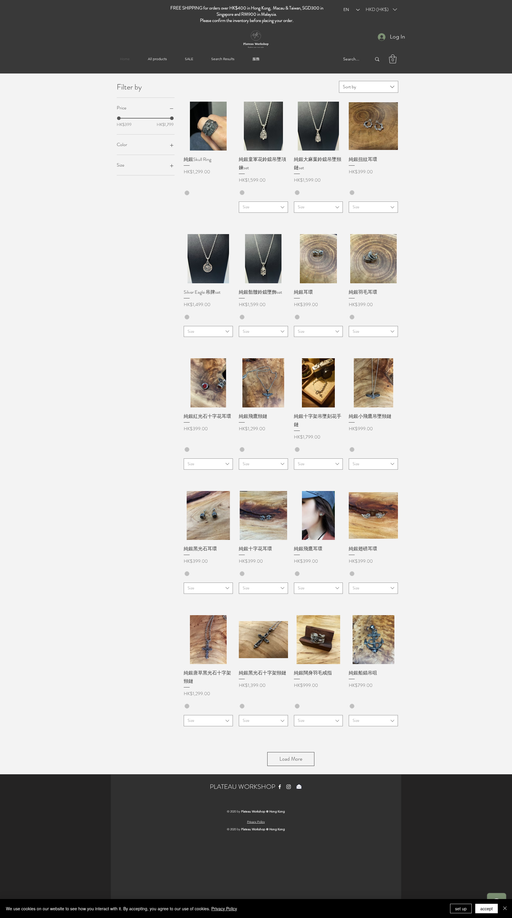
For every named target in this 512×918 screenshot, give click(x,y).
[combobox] (368, 87)
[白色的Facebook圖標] (280, 787)
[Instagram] (289, 787)
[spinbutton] (208, 207)
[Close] (504, 908)
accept (486, 908)
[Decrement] (188, 207)
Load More (290, 759)
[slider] (118, 118)
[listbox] (381, 9)
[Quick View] (208, 126)
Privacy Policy (224, 908)
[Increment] (228, 207)
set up (461, 908)
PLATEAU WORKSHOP (242, 786)
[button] (381, 9)
